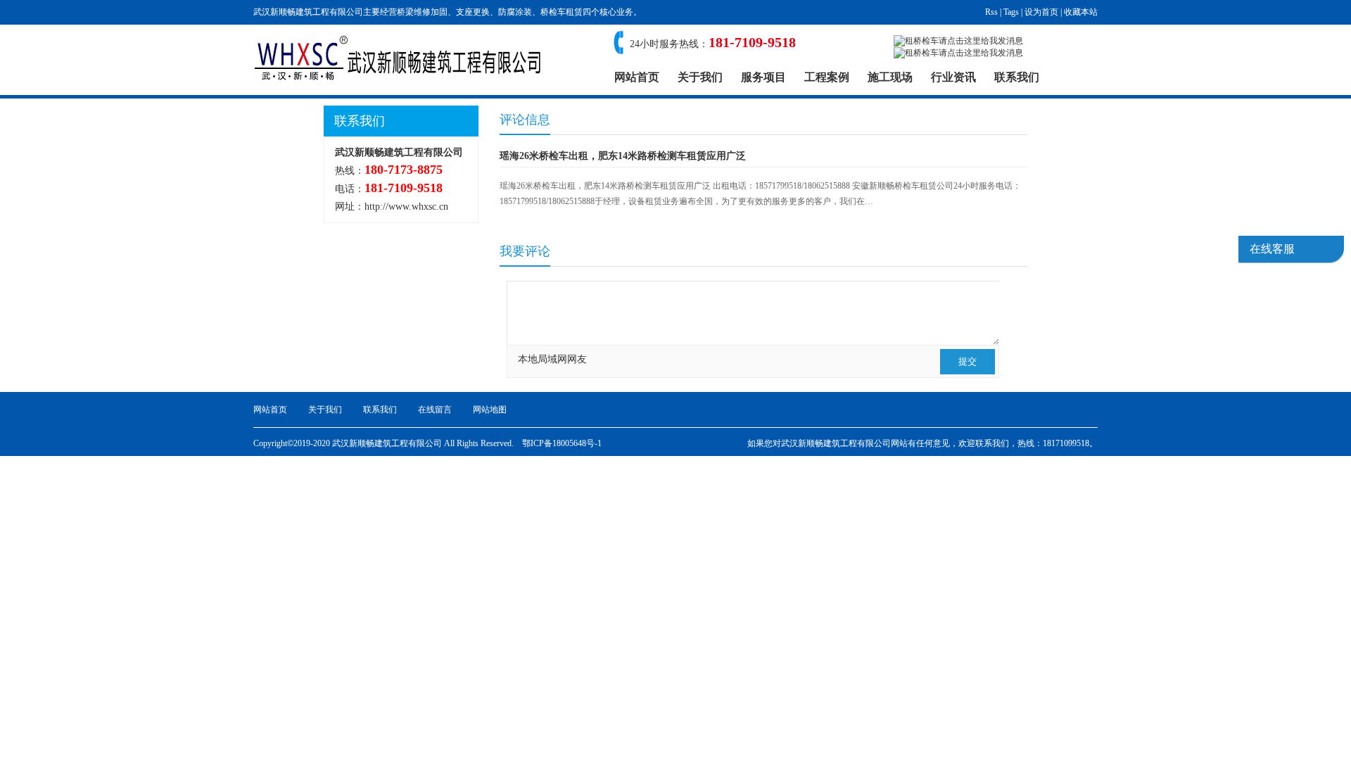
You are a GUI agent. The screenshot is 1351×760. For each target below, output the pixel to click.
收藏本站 (1081, 12)
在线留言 (435, 409)
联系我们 (1016, 77)
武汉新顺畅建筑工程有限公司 (836, 443)
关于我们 (700, 77)
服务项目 (763, 77)
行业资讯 (953, 77)
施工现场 (890, 77)
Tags (1011, 12)
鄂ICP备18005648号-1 (562, 443)
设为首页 (1041, 12)
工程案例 (826, 77)
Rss (991, 12)
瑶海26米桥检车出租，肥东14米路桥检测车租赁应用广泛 (623, 156)
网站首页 (636, 77)
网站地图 (490, 409)
